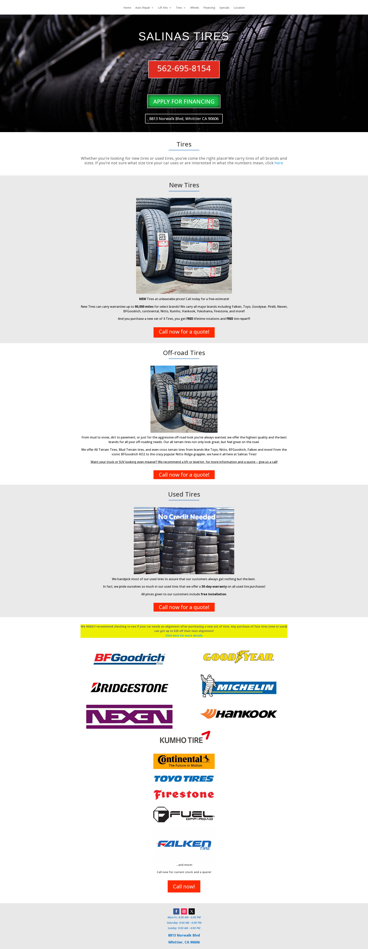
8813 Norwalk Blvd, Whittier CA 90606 (184, 118)
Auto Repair (142, 7)
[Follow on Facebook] (176, 911)
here (278, 162)
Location (239, 7)
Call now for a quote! (184, 331)
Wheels (194, 7)
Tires (179, 7)
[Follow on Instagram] (184, 911)
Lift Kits (163, 7)
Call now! (184, 886)
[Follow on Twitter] (192, 911)
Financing (209, 7)
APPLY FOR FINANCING (183, 101)
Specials (224, 7)
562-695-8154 (184, 68)
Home (127, 7)
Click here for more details (184, 635)
